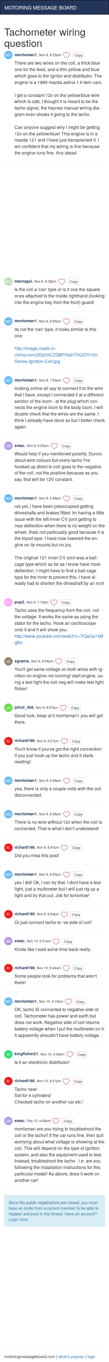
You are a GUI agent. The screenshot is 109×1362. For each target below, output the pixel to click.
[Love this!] (66, 55)
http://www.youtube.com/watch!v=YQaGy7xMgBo (59, 639)
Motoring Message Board (40, 7)
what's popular (71, 1356)
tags (91, 1356)
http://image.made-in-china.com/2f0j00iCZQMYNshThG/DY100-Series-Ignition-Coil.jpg (57, 354)
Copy (78, 55)
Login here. (19, 1219)
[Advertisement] (54, 222)
